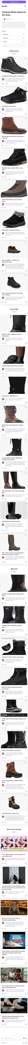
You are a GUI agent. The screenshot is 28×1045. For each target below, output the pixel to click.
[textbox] (13, 1038)
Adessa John (9, 19)
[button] (12, 72)
